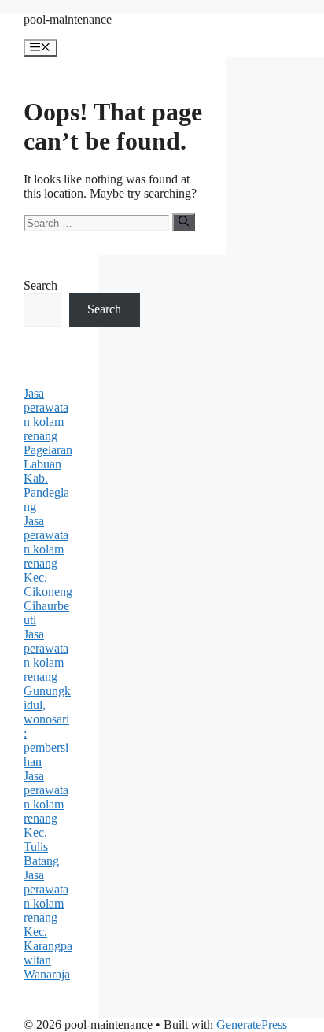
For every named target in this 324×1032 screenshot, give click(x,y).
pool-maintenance (68, 19)
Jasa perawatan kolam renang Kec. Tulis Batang (46, 818)
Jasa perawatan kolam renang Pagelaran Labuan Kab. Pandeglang (48, 450)
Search (40, 285)
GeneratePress (251, 1024)
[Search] (183, 222)
